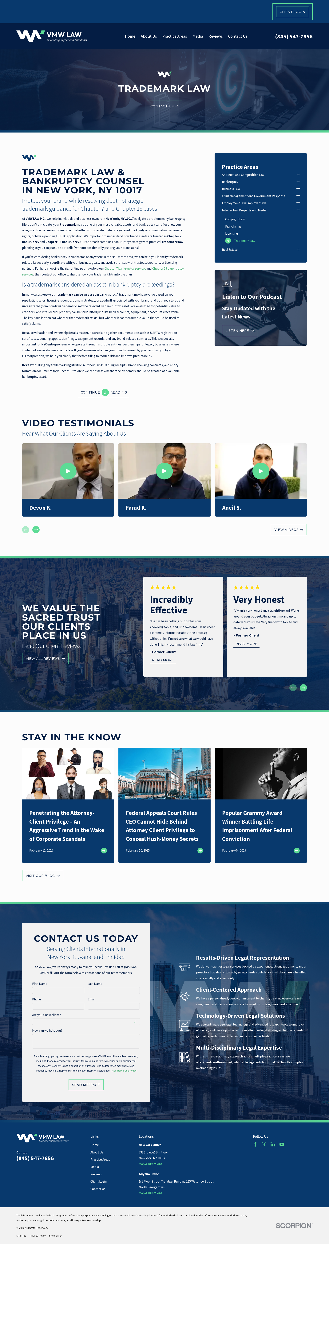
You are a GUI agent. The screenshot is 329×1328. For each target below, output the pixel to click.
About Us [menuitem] (149, 36)
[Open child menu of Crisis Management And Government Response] (298, 196)
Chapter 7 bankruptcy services (125, 268)
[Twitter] (264, 1144)
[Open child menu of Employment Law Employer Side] (298, 203)
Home (94, 1145)
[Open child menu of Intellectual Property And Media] (298, 210)
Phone (36, 999)
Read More (163, 660)
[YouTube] (281, 1144)
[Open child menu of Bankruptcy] (298, 182)
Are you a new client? (46, 1015)
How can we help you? (47, 1030)
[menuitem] (258, 174)
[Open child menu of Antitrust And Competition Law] (298, 175)
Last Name (95, 984)
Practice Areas (100, 1159)
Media (94, 1167)
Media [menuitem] (197, 36)
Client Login (292, 12)
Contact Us (97, 1189)
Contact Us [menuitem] (238, 36)
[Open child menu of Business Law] (298, 189)
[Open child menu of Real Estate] (298, 250)
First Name (39, 984)
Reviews (96, 1174)
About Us (96, 1152)
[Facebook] (255, 1144)
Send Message (86, 1085)
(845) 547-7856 (294, 36)
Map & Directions (150, 1164)
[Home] (51, 36)
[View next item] (36, 529)
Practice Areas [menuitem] (174, 36)
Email (91, 999)
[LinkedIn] (273, 1144)
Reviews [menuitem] (215, 36)
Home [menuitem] (130, 36)
